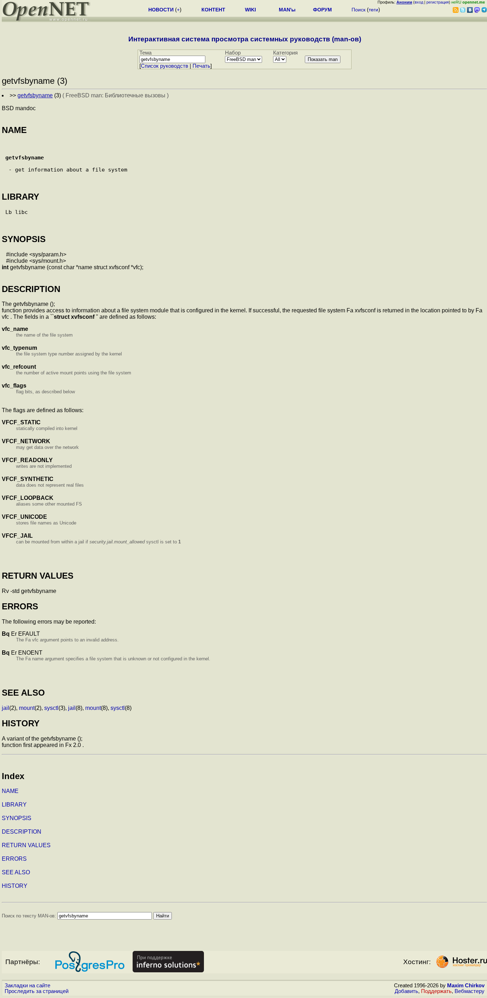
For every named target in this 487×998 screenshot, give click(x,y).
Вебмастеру (470, 991)
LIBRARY (14, 805)
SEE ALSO (16, 872)
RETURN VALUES (26, 845)
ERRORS (14, 859)
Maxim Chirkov (466, 985)
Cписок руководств (164, 66)
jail (5, 708)
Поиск (358, 9)
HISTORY (14, 886)
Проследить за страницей (36, 991)
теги (373, 9)
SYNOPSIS (16, 818)
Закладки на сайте (27, 985)
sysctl (51, 708)
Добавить (406, 991)
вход (419, 2)
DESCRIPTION (21, 832)
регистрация (437, 2)
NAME (10, 791)
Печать (201, 66)
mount (27, 708)
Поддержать (436, 991)
